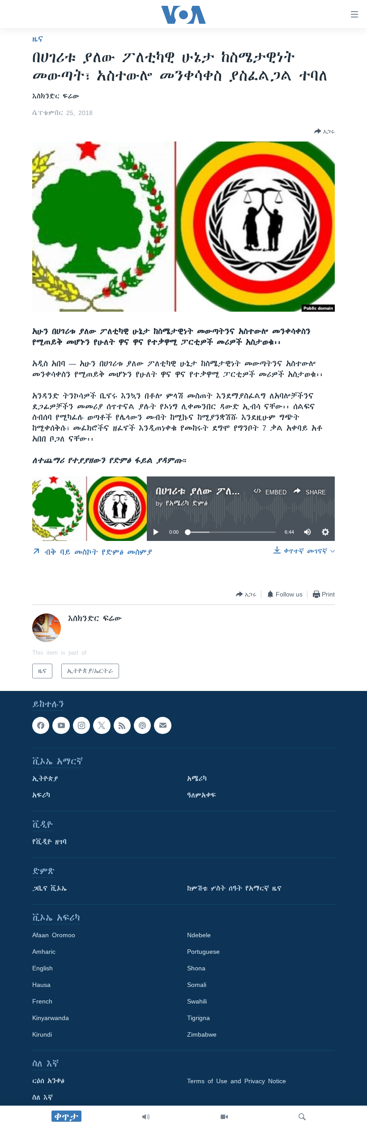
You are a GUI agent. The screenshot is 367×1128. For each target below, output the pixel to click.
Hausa (41, 985)
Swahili (197, 1002)
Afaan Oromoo (53, 935)
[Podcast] (142, 725)
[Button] (324, 131)
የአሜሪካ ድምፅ (187, 503)
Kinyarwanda (50, 1018)
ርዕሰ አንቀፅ (48, 1081)
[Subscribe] (162, 725)
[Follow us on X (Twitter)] (101, 725)
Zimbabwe (202, 1035)
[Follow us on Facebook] (40, 725)
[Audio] (145, 1117)
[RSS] (122, 725)
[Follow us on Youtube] (60, 725)
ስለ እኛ (42, 1098)
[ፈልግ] (302, 1117)
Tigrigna (198, 1018)
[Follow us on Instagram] (81, 725)
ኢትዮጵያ (45, 779)
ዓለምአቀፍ (201, 796)
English (42, 969)
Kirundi (42, 1035)
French (42, 1002)
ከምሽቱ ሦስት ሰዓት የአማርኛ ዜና (234, 889)
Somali (196, 985)
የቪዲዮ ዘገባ (49, 842)
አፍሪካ (41, 796)
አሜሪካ (197, 779)
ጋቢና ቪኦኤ (49, 889)
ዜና (37, 38)
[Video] (224, 1117)
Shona (196, 969)
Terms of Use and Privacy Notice (236, 1081)
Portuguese (203, 952)
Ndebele (199, 935)
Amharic (43, 952)
